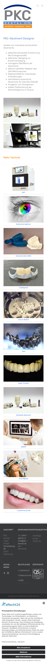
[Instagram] (8, 573)
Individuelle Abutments (23, 415)
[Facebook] (4, 573)
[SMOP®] (23, 420)
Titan (23, 351)
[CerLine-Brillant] (23, 293)
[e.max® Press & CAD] (23, 484)
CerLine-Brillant (23, 319)
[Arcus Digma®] (23, 452)
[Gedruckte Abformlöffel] (23, 229)
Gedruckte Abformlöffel (23, 256)
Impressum (23, 570)
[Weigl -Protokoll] (23, 356)
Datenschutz (23, 575)
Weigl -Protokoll (23, 383)
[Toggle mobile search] (38, 6)
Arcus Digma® (23, 478)
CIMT (23, 192)
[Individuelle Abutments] (23, 388)
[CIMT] (23, 165)
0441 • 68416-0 (22, 536)
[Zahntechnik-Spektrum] (23, 197)
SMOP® (23, 447)
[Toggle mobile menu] (42, 6)
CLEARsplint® (23, 288)
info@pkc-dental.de (22, 542)
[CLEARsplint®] (23, 261)
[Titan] (23, 324)
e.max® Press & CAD (23, 510)
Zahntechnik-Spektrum (23, 224)
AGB (21, 580)
